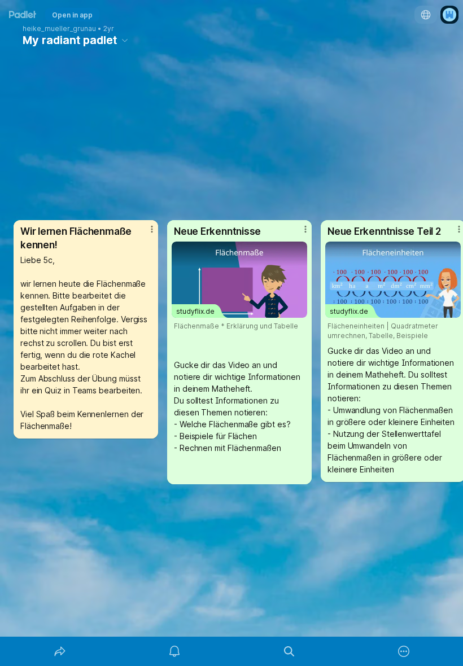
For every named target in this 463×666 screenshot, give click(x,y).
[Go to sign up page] (449, 15)
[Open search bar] (289, 651)
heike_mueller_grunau (59, 29)
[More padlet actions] (403, 651)
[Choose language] (425, 15)
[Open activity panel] (174, 651)
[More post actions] (144, 234)
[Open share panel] (60, 651)
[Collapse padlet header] (124, 40)
